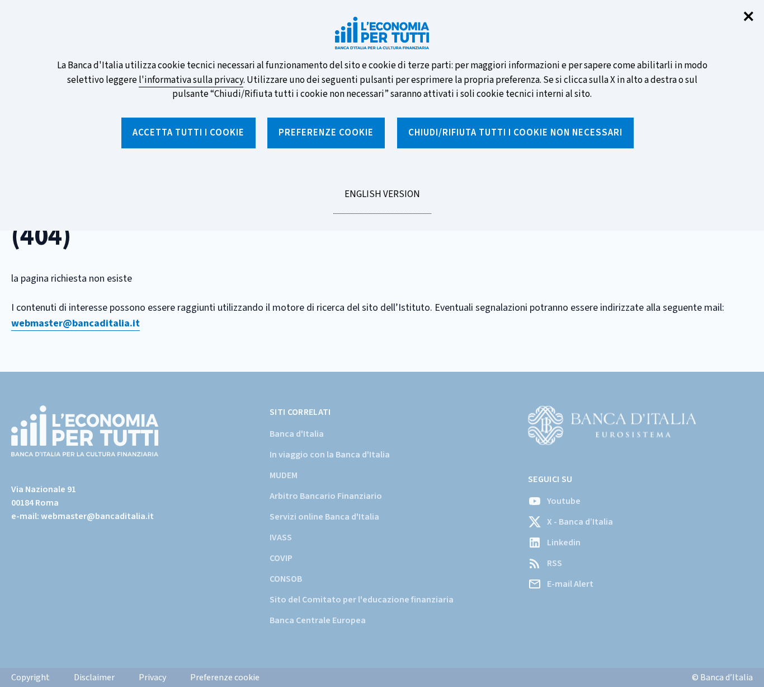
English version (382, 200)
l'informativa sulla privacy (191, 80)
